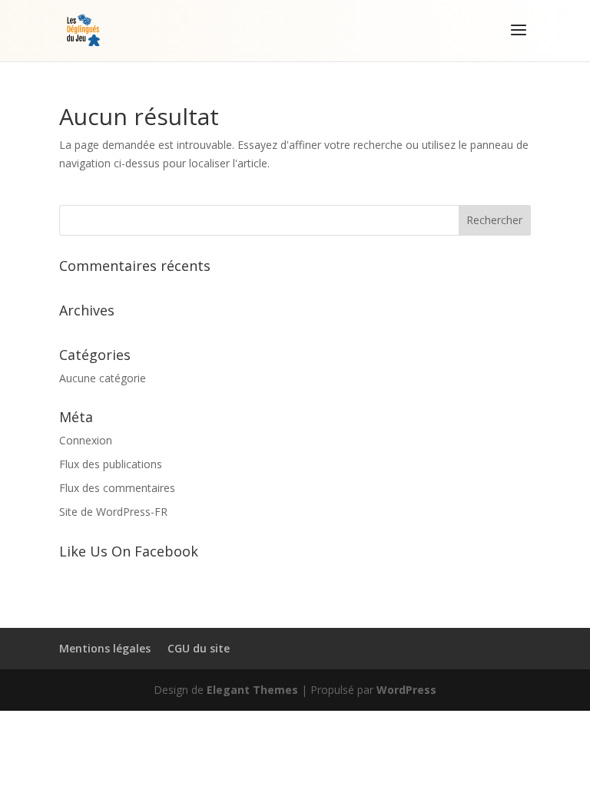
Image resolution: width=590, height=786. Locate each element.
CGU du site (198, 648)
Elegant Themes (252, 689)
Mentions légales (105, 648)
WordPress (406, 689)
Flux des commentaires (117, 488)
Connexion (85, 440)
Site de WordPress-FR (113, 511)
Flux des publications (110, 464)
